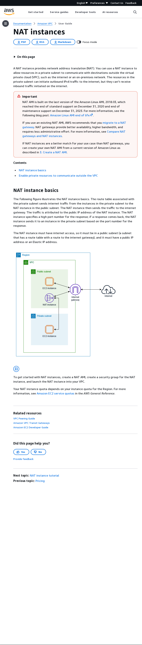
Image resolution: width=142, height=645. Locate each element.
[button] (24, 57)
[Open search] (135, 12)
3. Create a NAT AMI (53, 152)
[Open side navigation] (5, 23)
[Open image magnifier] (16, 369)
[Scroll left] (25, 12)
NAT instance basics (32, 170)
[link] (65, 23)
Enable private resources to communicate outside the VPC (58, 175)
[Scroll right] (121, 12)
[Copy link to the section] (10, 190)
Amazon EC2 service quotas (55, 393)
